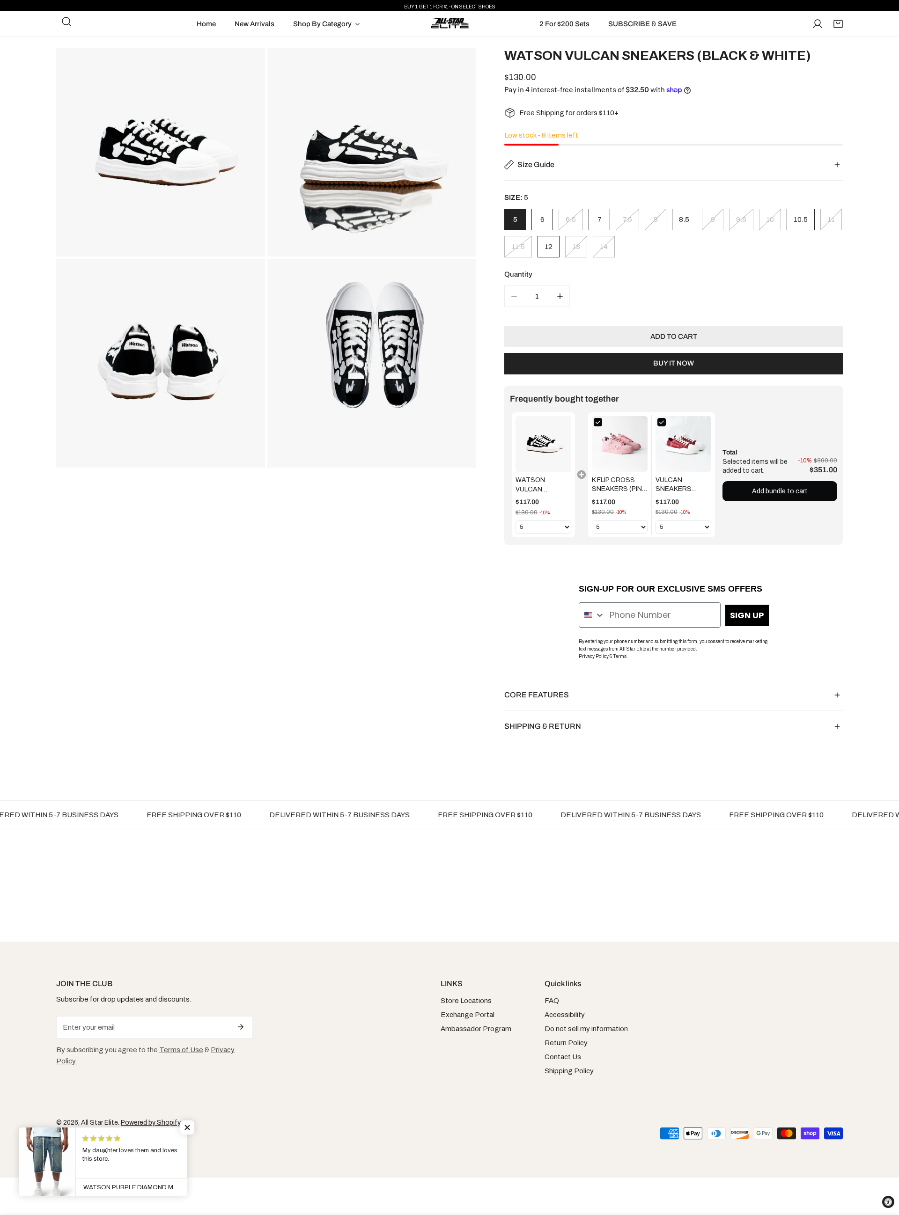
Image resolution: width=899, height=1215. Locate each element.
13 (576, 246)
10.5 (801, 219)
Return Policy (566, 1043)
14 (604, 246)
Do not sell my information (586, 1028)
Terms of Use (181, 1050)
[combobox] (592, 615)
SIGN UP (747, 615)
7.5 (627, 219)
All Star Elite (99, 1122)
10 (770, 219)
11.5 (518, 246)
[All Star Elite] (450, 24)
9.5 (741, 219)
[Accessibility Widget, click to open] (888, 1202)
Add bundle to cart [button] (780, 491)
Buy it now (673, 363)
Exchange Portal (467, 1014)
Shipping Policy (569, 1071)
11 (831, 219)
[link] (543, 444)
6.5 (571, 219)
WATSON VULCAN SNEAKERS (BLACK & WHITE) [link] (543, 485)
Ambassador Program (476, 1028)
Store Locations (466, 1000)
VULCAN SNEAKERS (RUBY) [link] (674, 485)
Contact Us (563, 1057)
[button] (838, 24)
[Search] (66, 21)
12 (549, 246)
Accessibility (565, 1014)
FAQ (552, 1000)
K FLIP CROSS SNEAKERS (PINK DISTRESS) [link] (619, 485)
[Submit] (240, 1027)
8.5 (684, 219)
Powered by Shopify (151, 1122)
